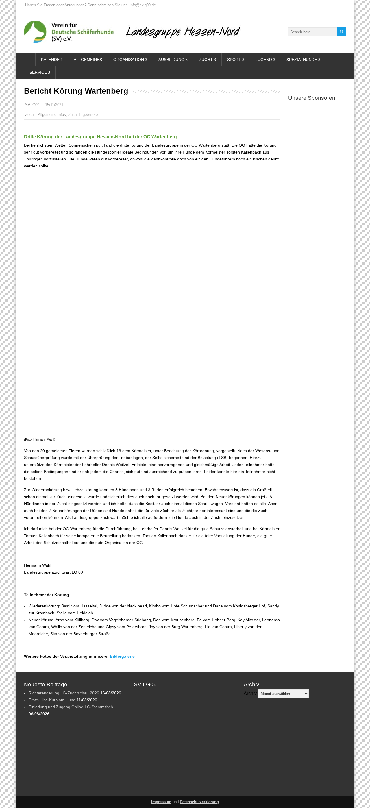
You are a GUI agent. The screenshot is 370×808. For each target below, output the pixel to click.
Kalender (51, 59)
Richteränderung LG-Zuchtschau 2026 (64, 693)
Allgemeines (88, 59)
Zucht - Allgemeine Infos (45, 114)
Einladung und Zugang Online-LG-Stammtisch (71, 707)
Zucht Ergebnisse (83, 114)
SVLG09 (32, 105)
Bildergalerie (122, 656)
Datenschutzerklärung (199, 802)
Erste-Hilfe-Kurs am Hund (52, 700)
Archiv (250, 693)
